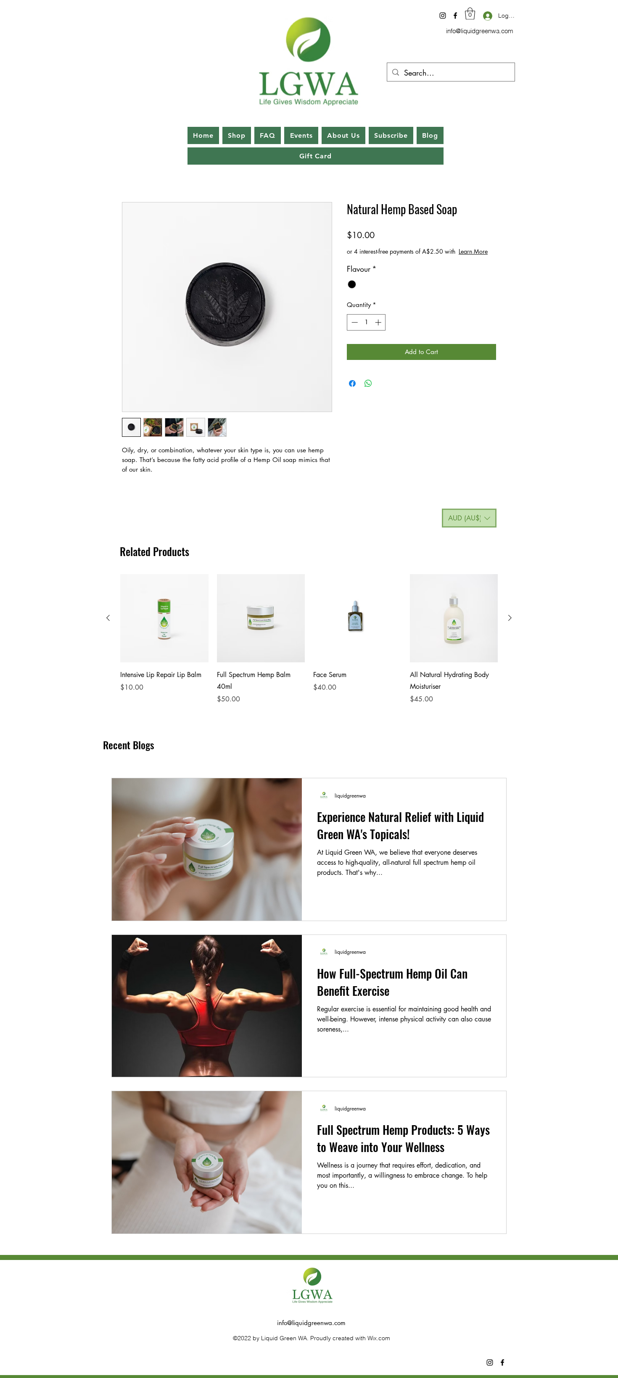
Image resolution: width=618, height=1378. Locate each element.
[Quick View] (164, 618)
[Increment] (379, 322)
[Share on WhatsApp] (368, 383)
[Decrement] (353, 322)
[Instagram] (442, 15)
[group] (309, 639)
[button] (470, 14)
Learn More (473, 251)
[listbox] (469, 518)
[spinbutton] (366, 322)
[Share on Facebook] (352, 383)
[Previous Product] (108, 618)
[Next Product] (510, 618)
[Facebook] (455, 15)
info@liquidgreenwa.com (479, 31)
